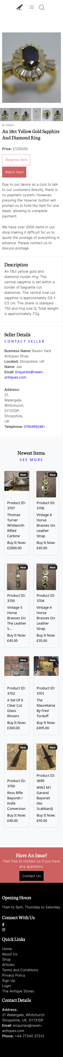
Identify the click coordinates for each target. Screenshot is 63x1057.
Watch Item (14, 172)
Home (7, 949)
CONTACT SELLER (24, 341)
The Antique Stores (18, 991)
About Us (9, 954)
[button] (6, 67)
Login (6, 986)
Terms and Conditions (20, 970)
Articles (8, 965)
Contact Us (31, 876)
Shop (6, 959)
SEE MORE (31, 459)
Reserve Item (16, 160)
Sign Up (8, 980)
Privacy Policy (13, 975)
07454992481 (34, 426)
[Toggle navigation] (32, 7)
